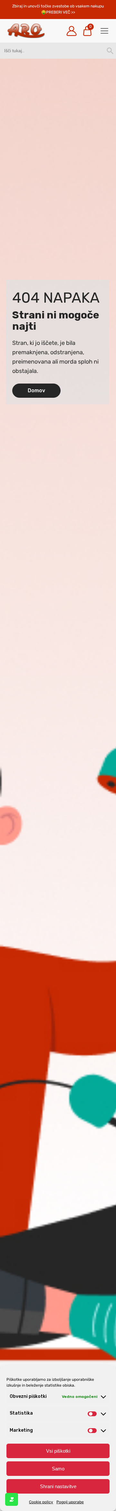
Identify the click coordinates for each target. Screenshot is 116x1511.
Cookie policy (41, 1502)
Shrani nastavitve (58, 1486)
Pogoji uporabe (70, 1502)
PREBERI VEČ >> (60, 12)
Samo (58, 1468)
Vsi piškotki (58, 1451)
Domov (36, 390)
